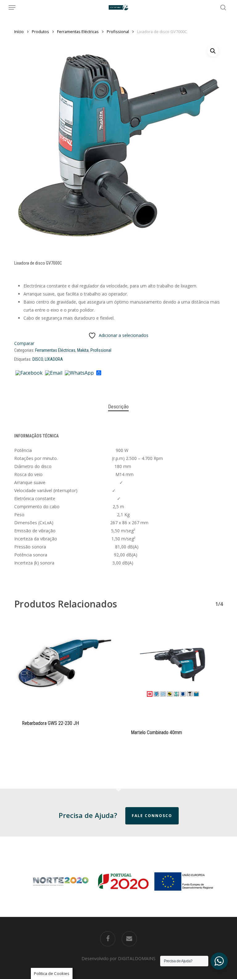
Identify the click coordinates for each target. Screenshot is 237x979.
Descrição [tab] (118, 406)
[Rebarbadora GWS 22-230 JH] (64, 666)
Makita (83, 350)
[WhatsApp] (79, 373)
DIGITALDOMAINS (137, 958)
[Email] (54, 373)
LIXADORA (54, 359)
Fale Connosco (152, 815)
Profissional (118, 31)
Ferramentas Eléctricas (78, 31)
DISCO (37, 359)
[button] (12, 7)
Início (19, 31)
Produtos (40, 31)
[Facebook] (29, 373)
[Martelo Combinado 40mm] (173, 671)
